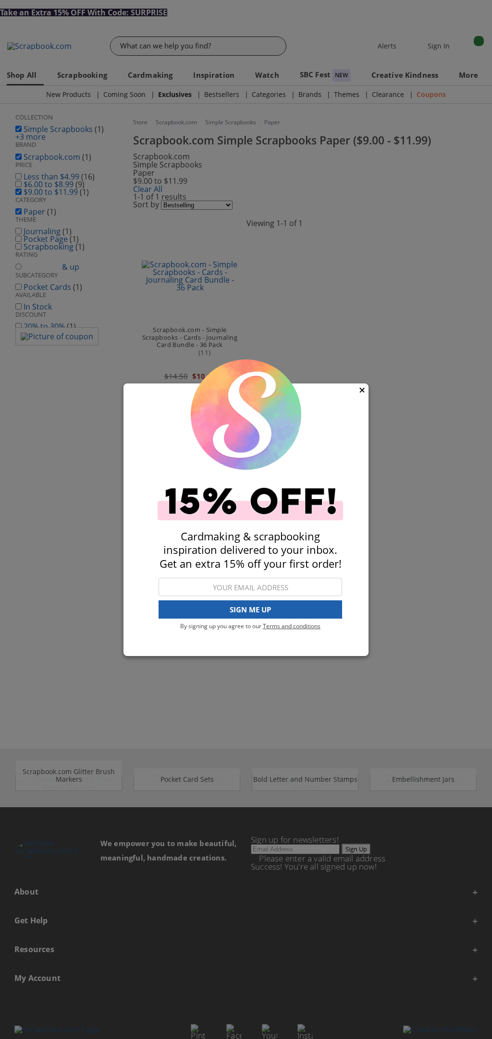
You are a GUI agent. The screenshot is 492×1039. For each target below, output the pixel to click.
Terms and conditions (291, 626)
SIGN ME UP (250, 609)
